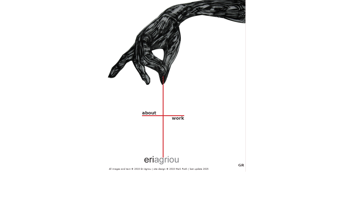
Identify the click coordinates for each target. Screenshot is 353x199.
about (149, 113)
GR (241, 165)
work (178, 118)
